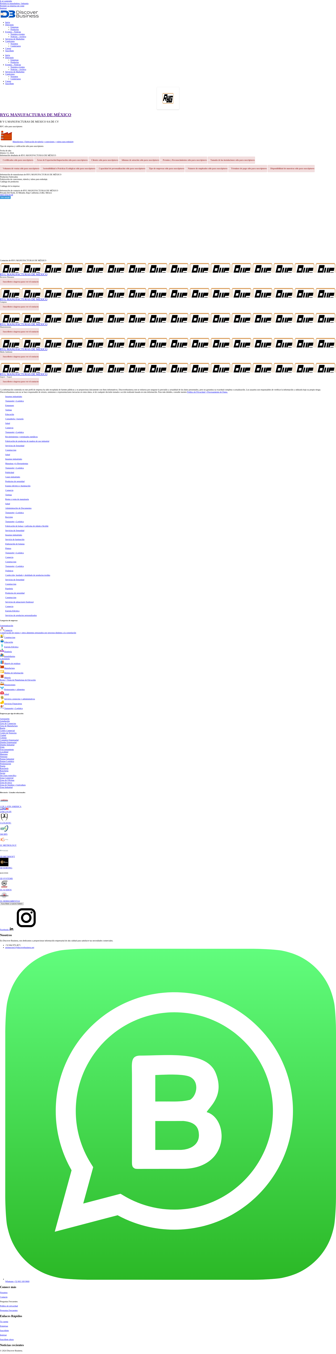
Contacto (3, 1297)
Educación (8, 642)
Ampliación (5, 721)
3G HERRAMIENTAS (10, 901)
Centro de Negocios (8, 733)
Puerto (2, 766)
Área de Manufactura (9, 726)
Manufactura (9, 668)
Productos (14, 29)
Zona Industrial (6, 787)
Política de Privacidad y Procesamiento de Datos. (207, 392)
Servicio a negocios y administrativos (19, 699)
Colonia (3, 738)
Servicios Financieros (13, 704)
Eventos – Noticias (13, 32)
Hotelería (8, 652)
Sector (2, 773)
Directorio (9, 25)
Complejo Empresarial (9, 740)
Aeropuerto (4, 719)
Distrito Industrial (7, 745)
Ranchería (4, 768)
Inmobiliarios (9, 656)
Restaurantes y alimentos (14, 689)
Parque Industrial (7, 759)
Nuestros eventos (17, 34)
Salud (6, 694)
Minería (7, 678)
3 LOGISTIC (5, 823)
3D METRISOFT (7, 856)
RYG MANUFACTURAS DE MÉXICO (35, 114)
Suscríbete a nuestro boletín (12, 904)
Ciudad (3, 735)
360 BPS (3, 834)
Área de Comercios (8, 723)
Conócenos (10, 41)
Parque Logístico (7, 761)
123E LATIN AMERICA (10, 806)
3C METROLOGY (8, 845)
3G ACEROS (6, 890)
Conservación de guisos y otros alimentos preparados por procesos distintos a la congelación (38, 633)
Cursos (8, 48)
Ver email (5, 197)
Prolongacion (5, 764)
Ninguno (3, 756)
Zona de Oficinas (7, 780)
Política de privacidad (9, 1306)
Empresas (14, 27)
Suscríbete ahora (7, 1339)
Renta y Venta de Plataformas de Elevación (18, 680)
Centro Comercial (7, 730)
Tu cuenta (4, 1322)
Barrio (2, 728)
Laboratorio (5, 659)
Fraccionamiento (7, 749)
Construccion (9, 637)
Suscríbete (9, 51)
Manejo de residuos (12, 663)
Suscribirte (4, 1330)
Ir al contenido (6, 1)
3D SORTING (6, 868)
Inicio (7, 22)
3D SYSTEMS (6, 878)
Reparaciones (9, 685)
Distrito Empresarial (8, 742)
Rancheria (4, 771)
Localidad (4, 752)
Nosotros (14, 44)
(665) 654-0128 (6, 195)
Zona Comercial (6, 778)
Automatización (6, 626)
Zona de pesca (6, 783)
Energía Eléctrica (11, 647)
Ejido (2, 747)
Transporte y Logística (13, 708)
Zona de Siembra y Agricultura (13, 785)
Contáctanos (15, 46)
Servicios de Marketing (14, 39)
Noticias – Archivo (18, 36)
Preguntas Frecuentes (9, 1310)
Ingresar (3, 1335)
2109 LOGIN (5, 812)
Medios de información (13, 673)
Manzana (4, 754)
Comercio (8, 630)
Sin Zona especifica (8, 775)
